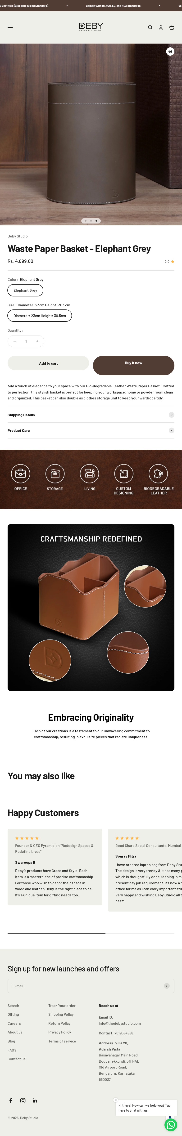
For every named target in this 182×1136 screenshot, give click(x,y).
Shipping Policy (61, 1014)
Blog (11, 1041)
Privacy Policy (59, 1032)
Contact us (17, 1058)
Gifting (13, 1014)
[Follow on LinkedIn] (35, 1100)
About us (15, 1032)
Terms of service (62, 1041)
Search (13, 1005)
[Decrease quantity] (15, 341)
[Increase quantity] (37, 341)
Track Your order (62, 1005)
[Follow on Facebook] (11, 1100)
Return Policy (59, 1023)
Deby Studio (18, 236)
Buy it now (133, 362)
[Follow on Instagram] (23, 1100)
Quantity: (15, 330)
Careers (14, 1023)
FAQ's (12, 1050)
